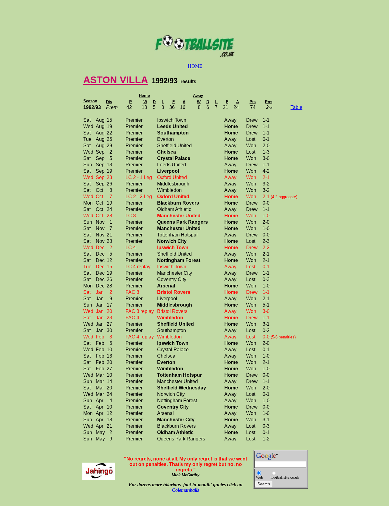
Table (296, 107)
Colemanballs (185, 490)
